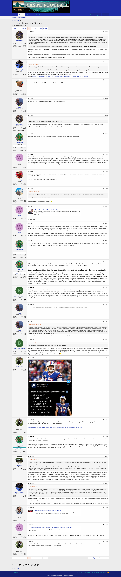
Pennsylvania (23, 150)
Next (44, 28)
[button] (34, 14)
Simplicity (15, 572)
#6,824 (106, 524)
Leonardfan (16, 25)
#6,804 (106, 98)
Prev (15, 28)
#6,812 (106, 240)
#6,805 (106, 115)
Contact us (79, 572)
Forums (21, 15)
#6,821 (106, 456)
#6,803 (106, 80)
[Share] (103, 32)
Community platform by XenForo (60, 575)
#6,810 (106, 206)
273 (29, 28)
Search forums (22, 17)
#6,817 (106, 339)
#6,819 (106, 419)
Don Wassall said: (33, 459)
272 (26, 28)
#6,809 (106, 188)
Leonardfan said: (33, 35)
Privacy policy (95, 572)
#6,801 (106, 32)
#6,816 (106, 321)
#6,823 (106, 507)
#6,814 (106, 287)
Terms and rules (87, 572)
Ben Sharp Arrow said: (34, 324)
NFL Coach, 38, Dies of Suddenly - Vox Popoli (47, 210)
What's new (29, 15)
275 (35, 28)
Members (39, 15)
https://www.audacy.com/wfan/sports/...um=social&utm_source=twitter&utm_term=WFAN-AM (55, 427)
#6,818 (106, 357)
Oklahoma (23, 94)
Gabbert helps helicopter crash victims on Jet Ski (47, 510)
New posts (14, 17)
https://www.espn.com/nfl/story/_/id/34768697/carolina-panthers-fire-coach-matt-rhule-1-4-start (60, 76)
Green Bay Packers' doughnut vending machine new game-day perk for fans (50, 527)
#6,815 (106, 304)
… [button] (20, 28)
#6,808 (106, 171)
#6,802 (106, 61)
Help (101, 572)
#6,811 (106, 223)
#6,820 (106, 436)
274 (32, 28)
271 (23, 28)
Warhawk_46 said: (33, 191)
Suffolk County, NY (22, 46)
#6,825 (106, 541)
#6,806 (106, 134)
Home (15, 15)
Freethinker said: (33, 64)
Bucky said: (31, 118)
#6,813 (106, 261)
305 (41, 28)
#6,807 (106, 154)
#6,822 (106, 483)
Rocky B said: (32, 486)
